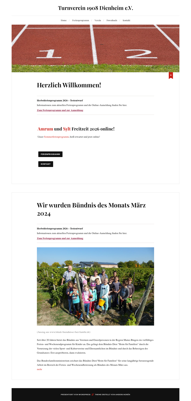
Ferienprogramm (80, 20)
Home (64, 20)
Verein (98, 20)
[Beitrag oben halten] (171, 75)
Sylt (67, 129)
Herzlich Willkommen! (69, 85)
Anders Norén (122, 394)
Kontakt (126, 20)
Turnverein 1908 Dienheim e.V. (95, 7)
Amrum (45, 129)
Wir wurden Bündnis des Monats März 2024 (91, 209)
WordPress (84, 394)
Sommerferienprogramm (56, 136)
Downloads (112, 20)
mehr (39, 369)
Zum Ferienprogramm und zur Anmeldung (60, 110)
